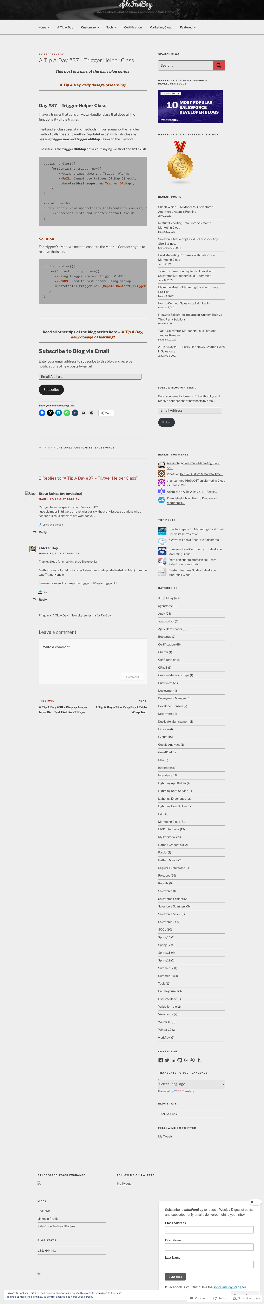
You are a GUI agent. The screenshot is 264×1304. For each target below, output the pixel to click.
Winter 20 (165, 1029)
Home (42, 27)
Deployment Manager (172, 698)
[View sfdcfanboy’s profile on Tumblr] (199, 1060)
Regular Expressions (171, 868)
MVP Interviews (168, 829)
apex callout (166, 621)
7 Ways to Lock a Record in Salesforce (194, 539)
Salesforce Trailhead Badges (56, 1226)
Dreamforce (166, 713)
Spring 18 (164, 952)
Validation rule (167, 1006)
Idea (161, 760)
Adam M (172, 491)
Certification (133, 27)
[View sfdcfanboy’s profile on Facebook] (160, 1060)
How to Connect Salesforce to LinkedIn (184, 303)
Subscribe (51, 390)
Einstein (163, 729)
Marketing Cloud (161, 27)
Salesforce (105, 447)
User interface (167, 999)
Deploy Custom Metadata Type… (201, 474)
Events (162, 736)
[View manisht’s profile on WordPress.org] (192, 1060)
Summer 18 (166, 976)
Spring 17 (164, 945)
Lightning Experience (172, 798)
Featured (186, 27)
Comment (132, 677)
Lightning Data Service (173, 790)
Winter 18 (164, 1022)
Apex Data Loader (170, 629)
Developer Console (170, 706)
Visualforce (165, 1014)
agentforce (165, 606)
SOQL (162, 929)
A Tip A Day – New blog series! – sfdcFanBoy (82, 615)
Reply (43, 532)
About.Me (44, 1210)
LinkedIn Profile (48, 1218)
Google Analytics (169, 744)
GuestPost (165, 752)
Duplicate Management (173, 721)
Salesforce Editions (171, 898)
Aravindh (173, 463)
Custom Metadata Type (173, 675)
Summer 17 (165, 968)
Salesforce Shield (169, 914)
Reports (163, 883)
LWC (161, 814)
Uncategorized (168, 991)
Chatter (163, 652)
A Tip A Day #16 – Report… (200, 491)
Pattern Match (168, 860)
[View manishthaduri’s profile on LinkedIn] (173, 1060)
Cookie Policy (85, 1296)
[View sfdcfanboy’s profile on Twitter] (167, 1060)
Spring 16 (164, 937)
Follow (166, 422)
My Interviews (167, 837)
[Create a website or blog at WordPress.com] (39, 1273)
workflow (164, 1037)
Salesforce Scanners (172, 906)
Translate (188, 1091)
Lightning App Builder (172, 783)
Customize (88, 27)
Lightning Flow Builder (172, 806)
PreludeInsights (177, 498)
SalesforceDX (167, 922)
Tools (109, 27)
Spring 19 (164, 960)
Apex (68, 447)
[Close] (255, 1202)
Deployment (166, 690)
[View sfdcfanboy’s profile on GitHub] (179, 1060)
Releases (164, 875)
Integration (165, 767)
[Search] (219, 65)
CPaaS (162, 667)
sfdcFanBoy (54, 54)
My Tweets (165, 1136)
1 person (58, 524)
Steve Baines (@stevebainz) (60, 494)
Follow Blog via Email (177, 387)
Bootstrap (164, 636)
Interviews (165, 775)
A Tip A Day (65, 27)
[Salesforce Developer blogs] (190, 122)
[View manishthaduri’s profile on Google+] (186, 1060)
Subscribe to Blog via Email (74, 351)
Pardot (162, 852)
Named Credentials (171, 844)
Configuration (167, 659)
